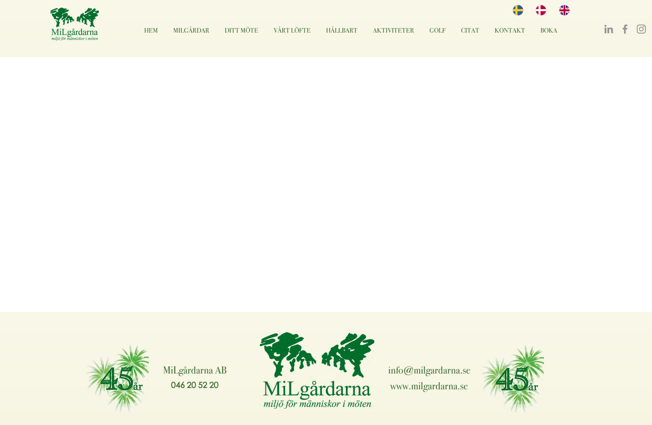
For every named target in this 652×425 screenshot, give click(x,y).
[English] (562, 10)
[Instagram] (641, 29)
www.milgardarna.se (429, 386)
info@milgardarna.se (429, 370)
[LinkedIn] (609, 29)
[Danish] (539, 10)
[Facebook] (625, 29)
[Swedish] (516, 10)
